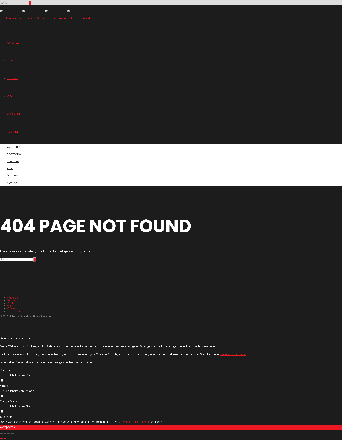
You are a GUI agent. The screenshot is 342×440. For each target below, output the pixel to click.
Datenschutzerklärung (233, 354)
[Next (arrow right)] (5, 438)
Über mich (13, 114)
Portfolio (13, 60)
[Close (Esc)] (1, 433)
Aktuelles (13, 42)
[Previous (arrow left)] (1, 438)
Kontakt (12, 131)
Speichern (6, 416)
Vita (10, 96)
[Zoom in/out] (12, 433)
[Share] (5, 433)
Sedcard (12, 78)
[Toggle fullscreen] (8, 433)
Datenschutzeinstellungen (134, 422)
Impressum (14, 311)
